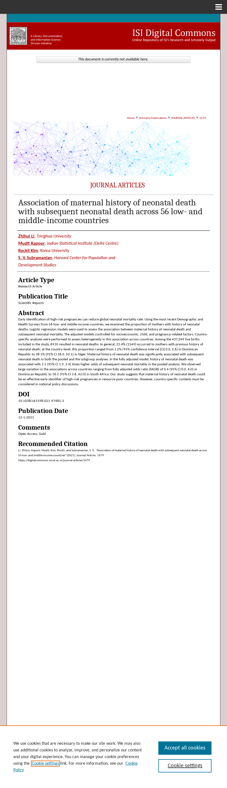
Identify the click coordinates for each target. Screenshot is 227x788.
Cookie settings (45, 763)
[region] (113, 756)
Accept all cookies (184, 748)
